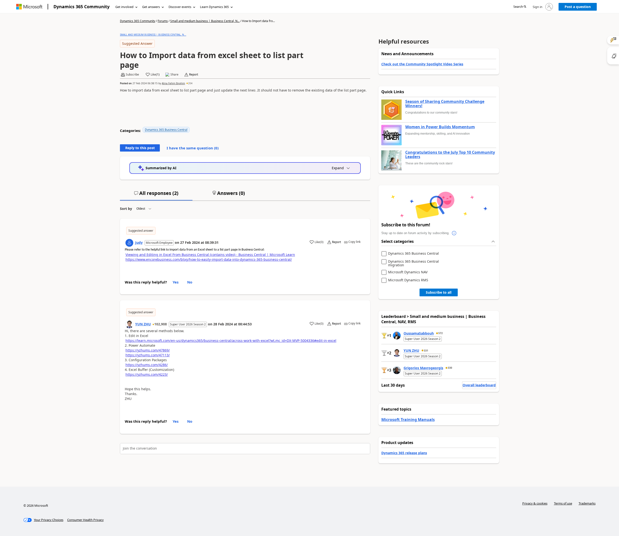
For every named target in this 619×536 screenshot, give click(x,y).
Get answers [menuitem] (151, 7)
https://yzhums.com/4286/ (146, 364)
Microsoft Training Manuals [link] (408, 419)
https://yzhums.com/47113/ (147, 355)
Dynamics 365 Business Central (166, 130)
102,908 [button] (160, 324)
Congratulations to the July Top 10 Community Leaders (450, 154)
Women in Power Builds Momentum (440, 127)
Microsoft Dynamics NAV (407, 272)
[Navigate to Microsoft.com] (29, 6)
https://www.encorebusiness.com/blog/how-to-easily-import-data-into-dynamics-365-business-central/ (208, 259)
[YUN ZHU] (129, 324)
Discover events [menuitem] (180, 7)
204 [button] (190, 83)
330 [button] (450, 367)
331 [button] (426, 350)
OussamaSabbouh (419, 333)
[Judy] (129, 243)
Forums (163, 21)
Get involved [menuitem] (124, 7)
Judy (139, 242)
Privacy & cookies (534, 503)
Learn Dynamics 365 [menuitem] (214, 7)
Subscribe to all (438, 292)
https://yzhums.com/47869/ (147, 350)
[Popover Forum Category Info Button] (454, 233)
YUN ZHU (143, 324)
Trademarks (587, 503)
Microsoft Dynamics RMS (408, 280)
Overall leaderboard (479, 385)
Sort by (126, 208)
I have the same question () (193, 147)
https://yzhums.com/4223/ (146, 374)
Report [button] (193, 75)
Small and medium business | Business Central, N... (205, 21)
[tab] (156, 195)
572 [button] (440, 333)
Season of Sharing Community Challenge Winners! (444, 104)
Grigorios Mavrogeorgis (423, 368)
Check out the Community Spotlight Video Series (422, 64)
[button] (519, 6)
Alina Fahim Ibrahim (173, 83)
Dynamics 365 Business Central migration (413, 263)
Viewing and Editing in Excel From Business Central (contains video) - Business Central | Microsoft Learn (210, 254)
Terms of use (563, 503)
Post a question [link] (578, 6)
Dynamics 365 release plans (404, 453)
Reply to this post (140, 147)
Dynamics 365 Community (81, 6)
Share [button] (174, 75)
